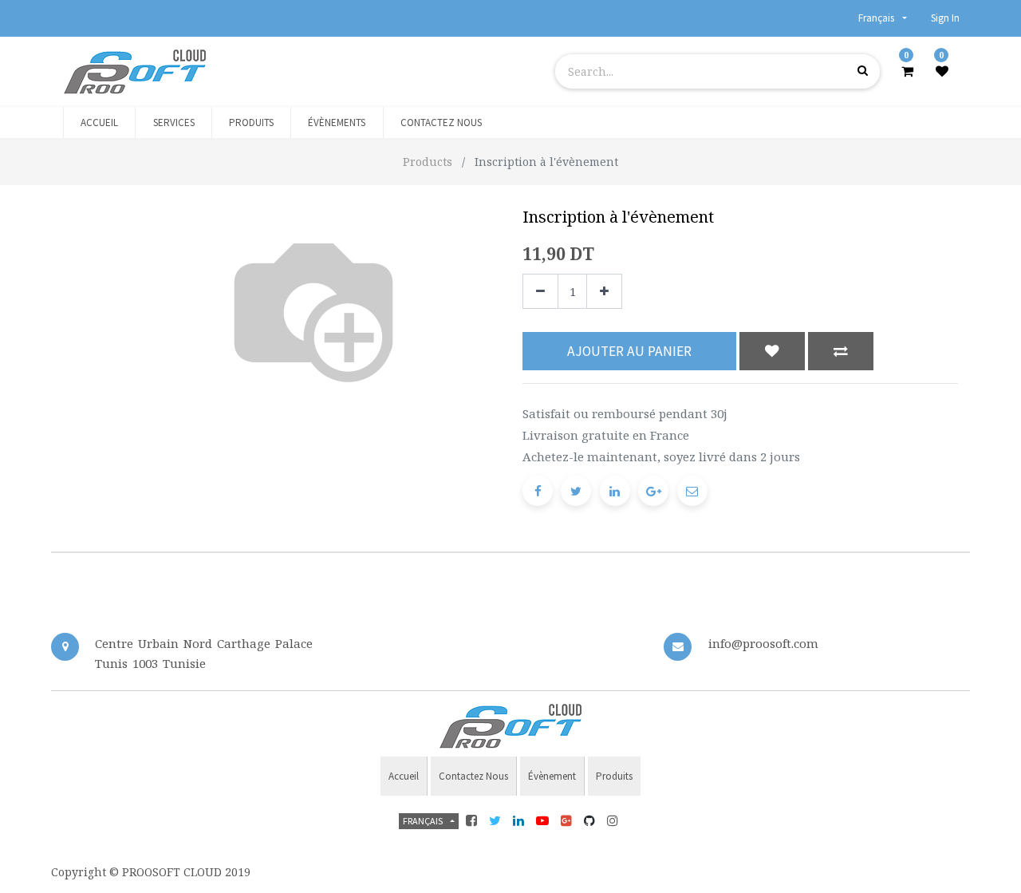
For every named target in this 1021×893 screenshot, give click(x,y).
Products (427, 161)
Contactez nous (473, 776)
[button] (772, 351)
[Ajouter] (604, 292)
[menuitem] (99, 123)
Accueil (403, 776)
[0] (907, 71)
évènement (552, 776)
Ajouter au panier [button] (629, 351)
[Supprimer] (540, 292)
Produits (614, 776)
